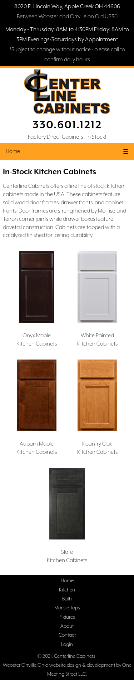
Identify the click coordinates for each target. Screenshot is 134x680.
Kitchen (67, 590)
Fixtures (67, 617)
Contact (67, 635)
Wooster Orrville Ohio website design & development (59, 665)
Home (13, 151)
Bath (67, 598)
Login (67, 644)
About (67, 626)
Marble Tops (67, 607)
